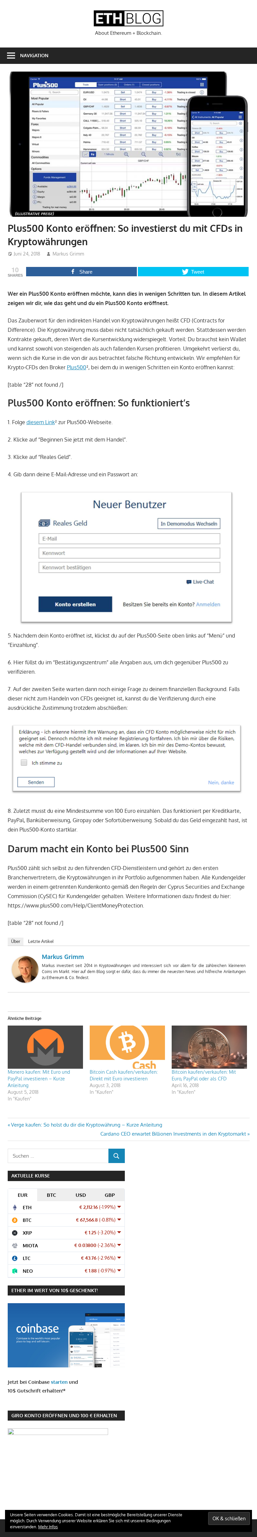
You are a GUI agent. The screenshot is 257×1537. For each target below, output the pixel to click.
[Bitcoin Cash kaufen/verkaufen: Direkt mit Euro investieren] (127, 1047)
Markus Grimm (68, 254)
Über (15, 941)
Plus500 (76, 367)
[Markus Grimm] (25, 980)
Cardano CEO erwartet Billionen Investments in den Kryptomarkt (173, 1134)
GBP (110, 1195)
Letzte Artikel (41, 941)
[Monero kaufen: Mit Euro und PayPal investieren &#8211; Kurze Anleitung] (45, 1047)
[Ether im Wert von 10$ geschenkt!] (66, 1365)
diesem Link (40, 422)
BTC (51, 1195)
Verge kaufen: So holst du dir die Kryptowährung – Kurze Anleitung (86, 1125)
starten (59, 1382)
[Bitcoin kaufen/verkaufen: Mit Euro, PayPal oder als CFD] (209, 1047)
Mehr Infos (48, 1526)
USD (81, 1195)
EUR (22, 1195)
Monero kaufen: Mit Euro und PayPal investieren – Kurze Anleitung (39, 1078)
